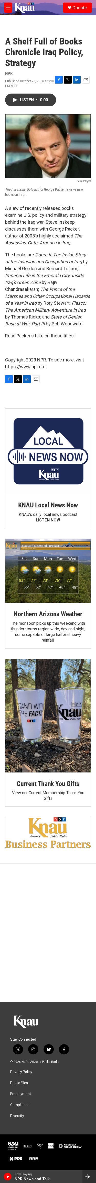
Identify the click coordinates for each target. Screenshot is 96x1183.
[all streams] (89, 1176)
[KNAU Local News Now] (48, 451)
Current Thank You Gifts (48, 784)
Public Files (19, 1083)
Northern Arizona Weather (48, 614)
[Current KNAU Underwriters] (48, 832)
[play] (8, 1176)
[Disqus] (48, 933)
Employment (20, 1094)
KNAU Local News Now (48, 505)
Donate (79, 7)
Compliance (19, 1105)
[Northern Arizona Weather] (48, 571)
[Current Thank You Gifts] (48, 715)
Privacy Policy (21, 1072)
